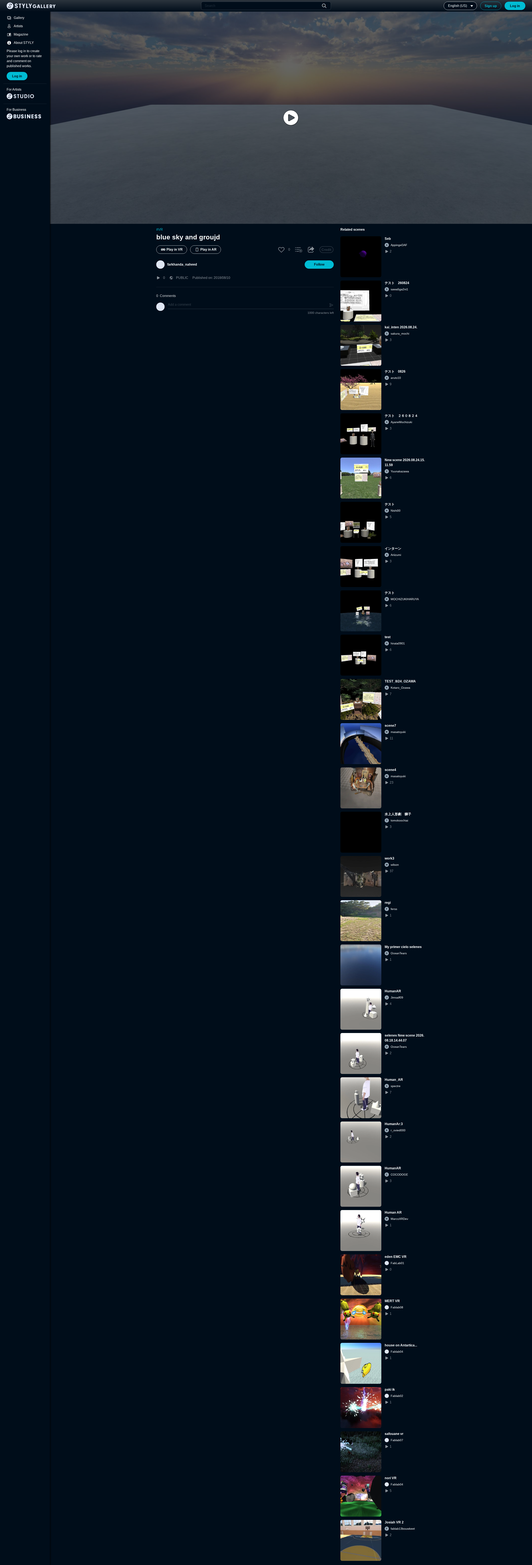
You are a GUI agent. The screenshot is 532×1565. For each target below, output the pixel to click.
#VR (159, 229)
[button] (281, 249)
